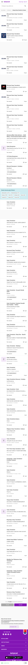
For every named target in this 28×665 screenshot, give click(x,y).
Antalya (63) (16, 195)
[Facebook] (3, 634)
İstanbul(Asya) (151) (15, 192)
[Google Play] (18, 657)
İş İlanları (9, 10)
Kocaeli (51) (4, 197)
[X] (6, 634)
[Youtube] (10, 634)
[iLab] (14, 660)
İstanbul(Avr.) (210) (6, 192)
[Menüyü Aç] (2, 2)
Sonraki (20, 604)
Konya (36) (16, 197)
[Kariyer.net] (14, 653)
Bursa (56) (23, 195)
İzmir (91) (11, 195)
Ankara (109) (4, 195)
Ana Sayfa (3, 10)
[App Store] (9, 657)
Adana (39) (10, 197)
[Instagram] (8, 634)
